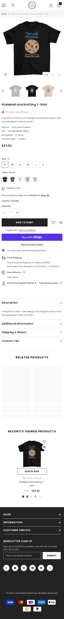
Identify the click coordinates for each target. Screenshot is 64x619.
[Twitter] (50, 568)
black (23, 496)
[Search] (13, 5)
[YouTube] (41, 568)
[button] (53, 75)
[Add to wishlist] (53, 222)
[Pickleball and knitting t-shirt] (32, 453)
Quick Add (32, 471)
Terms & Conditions (27, 230)
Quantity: (7, 206)
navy (27, 496)
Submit (52, 555)
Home (4, 14)
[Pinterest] (24, 568)
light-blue (35, 496)
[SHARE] (59, 222)
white (31, 496)
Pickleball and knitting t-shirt (32, 484)
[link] (16, 411)
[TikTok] (32, 568)
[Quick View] (44, 447)
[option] (32, 48)
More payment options (32, 244)
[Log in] (51, 5)
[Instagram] (15, 568)
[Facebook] (6, 568)
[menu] (4, 5)
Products (14, 14)
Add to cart (24, 222)
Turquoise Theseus (21, 127)
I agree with (12, 230)
